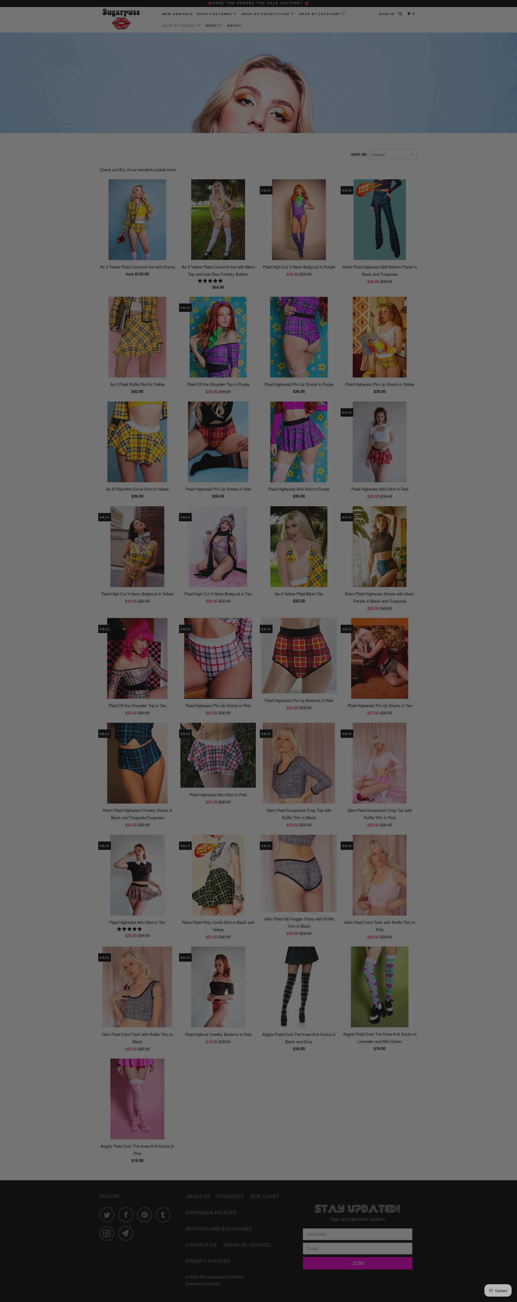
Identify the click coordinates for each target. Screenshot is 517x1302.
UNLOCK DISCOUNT (299, 693)
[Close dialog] (349, 587)
